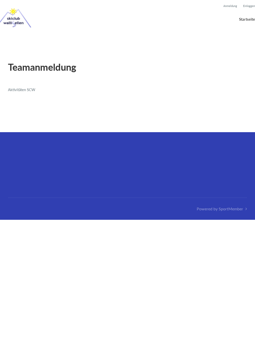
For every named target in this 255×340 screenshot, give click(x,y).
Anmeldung (230, 5)
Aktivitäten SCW (21, 89)
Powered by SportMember (220, 208)
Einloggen (249, 5)
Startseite (247, 19)
